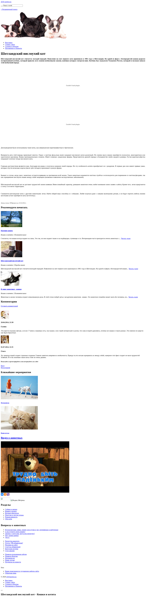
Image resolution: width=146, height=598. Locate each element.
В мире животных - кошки (11, 289)
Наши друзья (5, 433)
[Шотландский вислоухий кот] (11, 257)
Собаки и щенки (11, 509)
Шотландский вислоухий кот (12, 261)
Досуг (7, 537)
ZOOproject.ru (11, 577)
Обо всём (8, 519)
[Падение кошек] (11, 226)
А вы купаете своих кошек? (15, 532)
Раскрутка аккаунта (12, 541)
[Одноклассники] (5, 494)
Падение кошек (7, 231)
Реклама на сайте (11, 545)
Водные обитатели (12, 513)
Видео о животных (11, 437)
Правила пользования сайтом (16, 554)
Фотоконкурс (5, 403)
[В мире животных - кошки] (11, 285)
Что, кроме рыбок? (12, 535)
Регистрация (5, 368)
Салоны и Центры (11, 46)
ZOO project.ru (6, 2)
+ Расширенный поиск (9, 9)
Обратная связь (10, 573)
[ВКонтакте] (2, 494)
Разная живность (11, 517)
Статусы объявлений (12, 547)
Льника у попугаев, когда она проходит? (20, 534)
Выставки (8, 42)
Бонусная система (11, 549)
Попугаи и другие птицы (14, 515)
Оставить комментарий (9, 306)
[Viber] (8, 494)
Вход (2, 366)
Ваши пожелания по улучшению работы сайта (22, 571)
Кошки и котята (11, 511)
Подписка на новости (13, 562)
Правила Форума (11, 556)
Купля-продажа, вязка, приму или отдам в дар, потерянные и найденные (31, 530)
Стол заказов (10, 551)
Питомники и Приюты (13, 48)
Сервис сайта (10, 44)
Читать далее (126, 238)
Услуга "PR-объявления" (14, 543)
